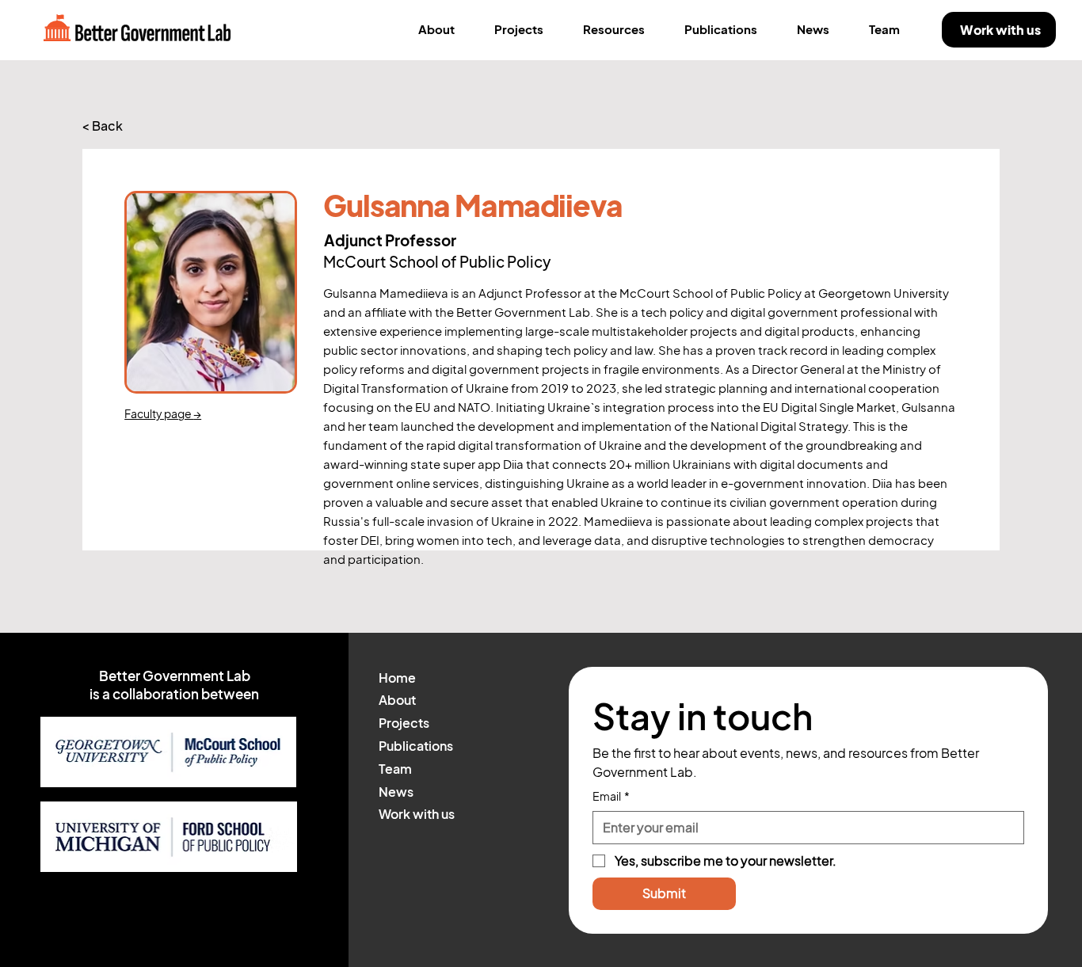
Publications (416, 746)
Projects (404, 723)
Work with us (417, 814)
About (397, 700)
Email (611, 796)
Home (397, 678)
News (396, 792)
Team (395, 769)
